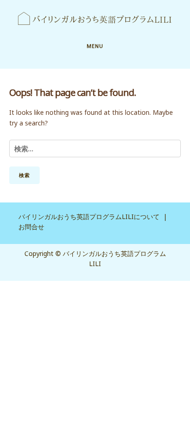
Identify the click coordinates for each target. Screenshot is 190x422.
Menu (95, 45)
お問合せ (31, 226)
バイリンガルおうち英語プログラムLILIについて (89, 216)
